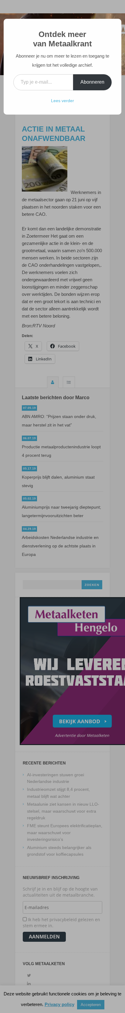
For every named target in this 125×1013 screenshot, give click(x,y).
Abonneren (92, 82)
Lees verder (62, 100)
